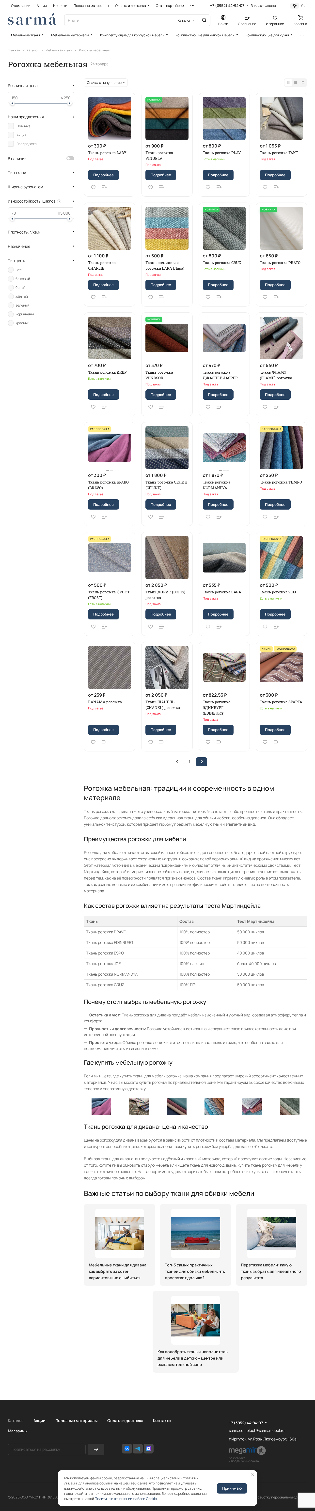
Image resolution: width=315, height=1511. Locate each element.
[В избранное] (93, 187)
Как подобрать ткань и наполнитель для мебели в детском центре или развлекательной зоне (193, 1358)
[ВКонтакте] (127, 1448)
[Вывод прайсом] (303, 82)
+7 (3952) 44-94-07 (227, 5)
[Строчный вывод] (295, 82)
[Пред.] (177, 761)
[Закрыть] (252, 1474)
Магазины (17, 1431)
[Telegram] (138, 1448)
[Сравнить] (104, 187)
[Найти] (204, 20)
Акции (39, 1420)
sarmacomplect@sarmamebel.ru (256, 1430)
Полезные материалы (76, 1420)
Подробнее (103, 174)
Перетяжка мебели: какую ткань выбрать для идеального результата (271, 1271)
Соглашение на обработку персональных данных (267, 1497)
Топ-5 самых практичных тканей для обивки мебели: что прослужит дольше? (195, 1271)
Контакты (162, 1420)
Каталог (16, 1420)
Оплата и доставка (125, 1420)
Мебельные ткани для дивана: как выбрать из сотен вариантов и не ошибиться (118, 1271)
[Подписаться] (96, 1449)
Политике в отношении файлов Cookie (126, 1498)
